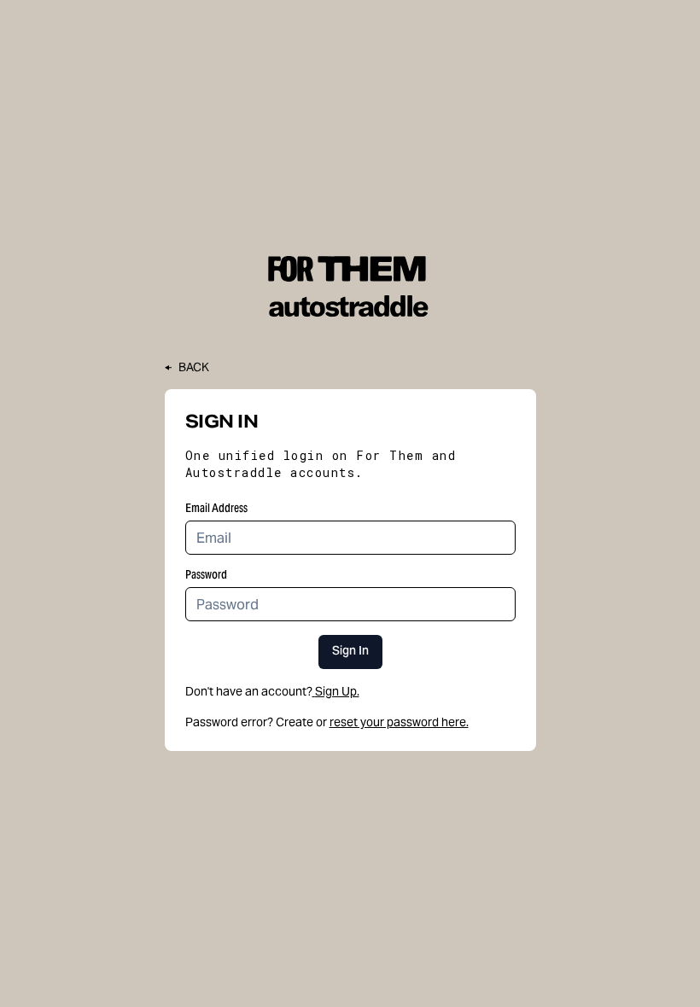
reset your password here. (399, 722)
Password (206, 574)
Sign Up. (337, 691)
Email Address (216, 508)
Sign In (350, 652)
